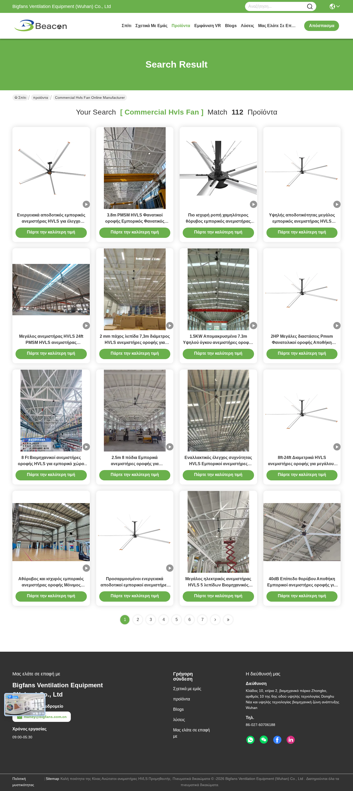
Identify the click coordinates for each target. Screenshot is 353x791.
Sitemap (52, 779)
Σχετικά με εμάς (151, 25)
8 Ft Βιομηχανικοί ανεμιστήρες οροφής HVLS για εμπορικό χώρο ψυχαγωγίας (51, 463)
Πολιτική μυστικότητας (23, 782)
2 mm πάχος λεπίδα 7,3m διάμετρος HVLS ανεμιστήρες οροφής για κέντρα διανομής (135, 342)
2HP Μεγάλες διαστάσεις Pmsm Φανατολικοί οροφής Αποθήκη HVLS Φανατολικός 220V (302, 342)
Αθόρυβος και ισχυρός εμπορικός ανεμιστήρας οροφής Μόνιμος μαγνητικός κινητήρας (51, 585)
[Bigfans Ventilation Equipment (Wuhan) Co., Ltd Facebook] (277, 740)
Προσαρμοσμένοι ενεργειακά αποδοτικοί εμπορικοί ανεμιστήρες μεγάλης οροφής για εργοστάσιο (135, 585)
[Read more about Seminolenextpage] (215, 619)
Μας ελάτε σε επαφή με (277, 25)
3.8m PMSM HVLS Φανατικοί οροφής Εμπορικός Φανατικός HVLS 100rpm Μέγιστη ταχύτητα (134, 221)
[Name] (310, 6)
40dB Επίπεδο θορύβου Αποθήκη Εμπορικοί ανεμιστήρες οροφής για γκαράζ (301, 585)
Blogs (231, 25)
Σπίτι (126, 25)
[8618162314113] (250, 740)
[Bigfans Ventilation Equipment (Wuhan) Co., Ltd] (40, 26)
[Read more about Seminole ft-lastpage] (228, 619)
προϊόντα (181, 25)
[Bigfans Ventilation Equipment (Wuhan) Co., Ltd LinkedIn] (290, 740)
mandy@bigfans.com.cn (45, 717)
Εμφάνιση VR (207, 25)
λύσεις (247, 25)
